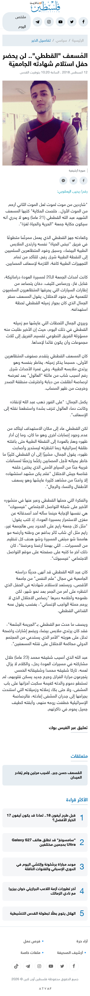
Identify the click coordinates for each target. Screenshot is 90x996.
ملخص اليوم (20, 21)
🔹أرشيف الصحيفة (72, 952)
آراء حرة (82, 941)
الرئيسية (78, 40)
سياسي (61, 40)
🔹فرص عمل (34, 941)
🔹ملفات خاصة (33, 952)
